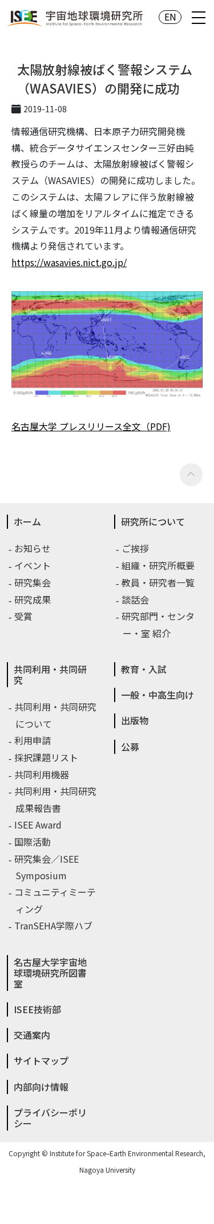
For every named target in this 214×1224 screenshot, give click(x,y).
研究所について (153, 521)
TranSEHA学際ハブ (53, 925)
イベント (33, 565)
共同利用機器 (42, 774)
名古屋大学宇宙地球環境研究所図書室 (50, 972)
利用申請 (33, 740)
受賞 (24, 616)
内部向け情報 (41, 1087)
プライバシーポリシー (50, 1117)
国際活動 (33, 841)
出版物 (134, 720)
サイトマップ (41, 1060)
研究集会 (33, 582)
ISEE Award (38, 824)
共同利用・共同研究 (50, 674)
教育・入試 (144, 669)
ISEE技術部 (37, 1009)
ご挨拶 (136, 548)
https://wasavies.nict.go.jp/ (69, 262)
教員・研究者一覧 (159, 582)
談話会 (136, 599)
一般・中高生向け (157, 694)
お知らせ (33, 548)
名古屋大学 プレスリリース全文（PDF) (91, 426)
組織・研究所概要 (159, 565)
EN (170, 16)
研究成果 (33, 599)
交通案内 (32, 1035)
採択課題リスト (46, 757)
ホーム (27, 521)
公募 (130, 746)
